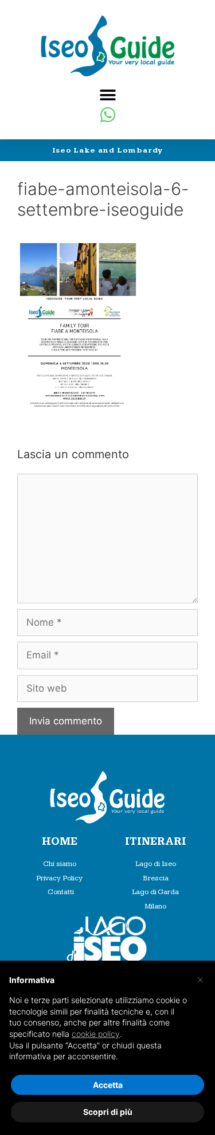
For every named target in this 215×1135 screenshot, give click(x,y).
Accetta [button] (108, 1085)
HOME (59, 841)
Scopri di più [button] (107, 1112)
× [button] (200, 979)
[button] (107, 95)
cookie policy (96, 1034)
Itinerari (155, 841)
